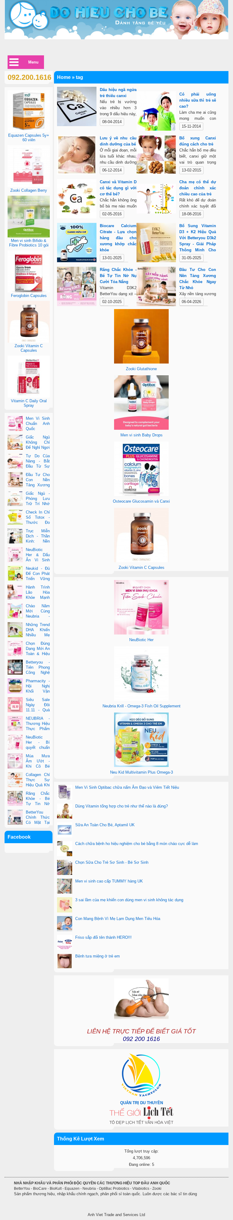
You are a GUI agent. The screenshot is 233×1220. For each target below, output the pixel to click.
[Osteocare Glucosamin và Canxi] (141, 494)
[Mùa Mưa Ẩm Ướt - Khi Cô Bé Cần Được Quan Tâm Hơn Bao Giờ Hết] (15, 761)
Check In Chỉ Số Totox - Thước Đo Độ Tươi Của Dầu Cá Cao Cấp (29, 522)
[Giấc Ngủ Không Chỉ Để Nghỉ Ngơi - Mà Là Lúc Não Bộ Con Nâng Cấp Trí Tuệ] (15, 443)
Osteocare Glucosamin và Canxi (141, 501)
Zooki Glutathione (141, 369)
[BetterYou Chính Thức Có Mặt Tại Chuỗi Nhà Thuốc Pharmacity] (15, 818)
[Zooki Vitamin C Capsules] (141, 561)
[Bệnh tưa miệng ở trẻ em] (64, 962)
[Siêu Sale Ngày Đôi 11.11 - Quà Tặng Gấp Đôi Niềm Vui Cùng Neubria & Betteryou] (15, 705)
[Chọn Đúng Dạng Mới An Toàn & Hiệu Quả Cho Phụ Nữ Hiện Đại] (15, 649)
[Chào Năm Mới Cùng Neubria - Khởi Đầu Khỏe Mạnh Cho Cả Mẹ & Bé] (15, 611)
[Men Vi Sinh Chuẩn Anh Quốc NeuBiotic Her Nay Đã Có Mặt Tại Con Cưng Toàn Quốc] (15, 424)
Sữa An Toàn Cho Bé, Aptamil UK (105, 825)
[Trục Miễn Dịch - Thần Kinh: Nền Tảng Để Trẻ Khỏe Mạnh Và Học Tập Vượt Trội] (15, 536)
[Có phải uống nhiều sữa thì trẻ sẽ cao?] (156, 112)
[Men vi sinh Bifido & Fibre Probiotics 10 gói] (29, 236)
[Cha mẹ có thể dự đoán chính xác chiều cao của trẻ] (156, 199)
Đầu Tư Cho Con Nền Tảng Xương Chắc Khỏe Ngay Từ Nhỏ (29, 484)
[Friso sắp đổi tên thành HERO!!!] (64, 943)
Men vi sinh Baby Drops (141, 435)
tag (79, 77)
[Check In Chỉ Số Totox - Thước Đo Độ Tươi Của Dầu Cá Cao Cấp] (15, 518)
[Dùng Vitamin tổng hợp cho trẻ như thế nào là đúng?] (64, 812)
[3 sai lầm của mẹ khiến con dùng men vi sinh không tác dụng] (64, 905)
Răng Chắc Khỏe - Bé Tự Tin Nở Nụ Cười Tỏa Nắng (118, 275)
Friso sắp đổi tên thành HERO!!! (103, 937)
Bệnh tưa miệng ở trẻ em (97, 956)
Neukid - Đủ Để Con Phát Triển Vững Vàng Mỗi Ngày (29, 578)
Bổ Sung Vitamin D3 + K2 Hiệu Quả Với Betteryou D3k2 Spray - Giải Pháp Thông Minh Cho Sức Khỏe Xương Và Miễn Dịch (197, 243)
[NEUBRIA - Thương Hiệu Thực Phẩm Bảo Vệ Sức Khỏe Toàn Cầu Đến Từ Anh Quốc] (15, 724)
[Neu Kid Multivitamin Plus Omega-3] (141, 765)
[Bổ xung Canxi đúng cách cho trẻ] (156, 156)
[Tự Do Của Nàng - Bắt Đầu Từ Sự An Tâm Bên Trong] (15, 461)
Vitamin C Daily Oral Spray (29, 403)
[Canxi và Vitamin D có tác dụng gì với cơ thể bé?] (77, 199)
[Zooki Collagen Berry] (29, 186)
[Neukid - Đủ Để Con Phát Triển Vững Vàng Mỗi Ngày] (15, 574)
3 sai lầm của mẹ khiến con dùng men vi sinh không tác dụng (129, 900)
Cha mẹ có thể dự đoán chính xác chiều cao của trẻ (197, 188)
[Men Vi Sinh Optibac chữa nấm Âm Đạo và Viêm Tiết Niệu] (64, 793)
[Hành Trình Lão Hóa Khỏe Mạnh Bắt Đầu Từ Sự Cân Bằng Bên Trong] (15, 593)
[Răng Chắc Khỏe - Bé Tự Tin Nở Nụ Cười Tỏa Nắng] (77, 287)
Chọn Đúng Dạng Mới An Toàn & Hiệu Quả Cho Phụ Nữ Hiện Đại (29, 653)
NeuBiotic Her (141, 640)
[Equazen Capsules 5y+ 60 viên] (29, 131)
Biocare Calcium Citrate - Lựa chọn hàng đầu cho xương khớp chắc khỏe (118, 237)
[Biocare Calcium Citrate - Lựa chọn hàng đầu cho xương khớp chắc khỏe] (77, 243)
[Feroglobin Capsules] (29, 291)
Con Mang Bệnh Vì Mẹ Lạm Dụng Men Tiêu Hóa (117, 918)
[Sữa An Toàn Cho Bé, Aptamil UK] (64, 830)
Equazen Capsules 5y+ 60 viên (28, 137)
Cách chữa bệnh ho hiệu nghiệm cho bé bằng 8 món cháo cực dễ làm (136, 843)
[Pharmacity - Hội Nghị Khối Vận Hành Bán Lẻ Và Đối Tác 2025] (15, 686)
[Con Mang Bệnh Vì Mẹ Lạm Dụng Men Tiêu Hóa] (64, 924)
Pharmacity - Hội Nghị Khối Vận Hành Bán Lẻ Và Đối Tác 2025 (29, 691)
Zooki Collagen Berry (28, 190)
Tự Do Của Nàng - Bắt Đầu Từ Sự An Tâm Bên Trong (29, 466)
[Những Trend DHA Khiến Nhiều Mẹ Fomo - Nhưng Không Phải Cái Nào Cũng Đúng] (15, 630)
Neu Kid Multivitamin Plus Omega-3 (141, 772)
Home (64, 77)
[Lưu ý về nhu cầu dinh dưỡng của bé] (77, 156)
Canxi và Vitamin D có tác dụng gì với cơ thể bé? (118, 188)
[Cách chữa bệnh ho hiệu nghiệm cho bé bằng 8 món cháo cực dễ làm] (64, 849)
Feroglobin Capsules (29, 295)
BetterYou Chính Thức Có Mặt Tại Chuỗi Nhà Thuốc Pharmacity (29, 822)
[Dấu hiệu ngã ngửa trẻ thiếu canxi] (77, 107)
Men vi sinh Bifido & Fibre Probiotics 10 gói (29, 242)
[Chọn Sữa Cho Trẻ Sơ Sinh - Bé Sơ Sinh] (64, 868)
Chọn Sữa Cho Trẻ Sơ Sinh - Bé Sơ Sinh (111, 862)
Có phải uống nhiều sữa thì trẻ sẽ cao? (197, 100)
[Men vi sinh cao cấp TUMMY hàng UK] (64, 887)
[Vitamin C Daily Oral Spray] (29, 396)
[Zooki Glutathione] (141, 362)
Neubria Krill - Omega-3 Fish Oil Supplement (142, 706)
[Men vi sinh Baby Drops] (141, 428)
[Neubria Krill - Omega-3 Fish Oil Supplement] (141, 699)
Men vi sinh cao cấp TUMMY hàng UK (109, 881)
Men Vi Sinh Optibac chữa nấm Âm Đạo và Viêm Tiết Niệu (127, 787)
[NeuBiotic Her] (141, 633)
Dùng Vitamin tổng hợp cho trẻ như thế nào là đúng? (121, 806)
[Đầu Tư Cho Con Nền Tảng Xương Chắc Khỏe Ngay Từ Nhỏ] (156, 287)
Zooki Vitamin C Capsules (141, 567)
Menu (33, 62)
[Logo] (116, 20)
